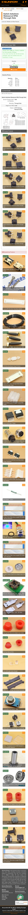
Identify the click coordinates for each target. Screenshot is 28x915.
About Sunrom (5, 895)
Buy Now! (14, 69)
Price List (4, 896)
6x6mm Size (8, 10)
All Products (9, 8)
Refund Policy (6, 912)
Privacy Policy (22, 912)
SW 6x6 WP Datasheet (7, 93)
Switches (19, 8)
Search (24, 5)
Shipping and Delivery (13, 912)
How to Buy (4, 898)
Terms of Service (14, 913)
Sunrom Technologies (5, 890)
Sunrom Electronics (7, 886)
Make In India (10, 875)
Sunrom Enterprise (20, 891)
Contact (4, 899)
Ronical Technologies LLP (19, 886)
